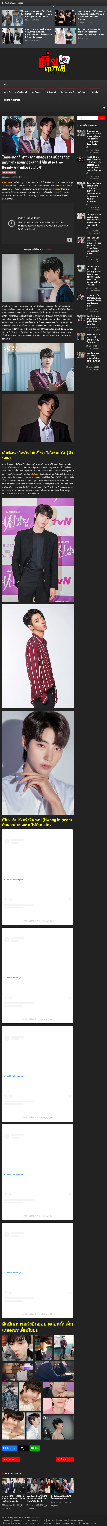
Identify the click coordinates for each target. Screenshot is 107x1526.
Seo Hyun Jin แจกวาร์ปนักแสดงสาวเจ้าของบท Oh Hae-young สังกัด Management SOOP (94, 246)
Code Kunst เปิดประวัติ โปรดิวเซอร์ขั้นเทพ (61, 1497)
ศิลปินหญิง (41, 1520)
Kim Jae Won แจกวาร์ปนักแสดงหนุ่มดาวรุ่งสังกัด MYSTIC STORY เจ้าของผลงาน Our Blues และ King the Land (93, 275)
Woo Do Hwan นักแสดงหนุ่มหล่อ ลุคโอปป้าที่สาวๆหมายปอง (94, 320)
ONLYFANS (85, 1523)
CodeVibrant (35, 1517)
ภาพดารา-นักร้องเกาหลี (31, 1523)
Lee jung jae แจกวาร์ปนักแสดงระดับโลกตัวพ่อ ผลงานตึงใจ (93, 358)
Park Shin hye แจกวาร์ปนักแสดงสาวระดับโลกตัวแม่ (93, 338)
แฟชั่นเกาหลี (47, 1523)
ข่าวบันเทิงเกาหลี (21, 92)
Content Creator (12, 100)
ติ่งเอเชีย (95, 92)
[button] (17, 1348)
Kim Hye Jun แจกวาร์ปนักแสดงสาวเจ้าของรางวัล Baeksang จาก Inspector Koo (91, 32)
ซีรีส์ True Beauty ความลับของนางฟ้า (66, 1459)
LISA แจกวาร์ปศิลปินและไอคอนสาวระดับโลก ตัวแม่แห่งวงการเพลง (94, 300)
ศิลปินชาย (51, 1520)
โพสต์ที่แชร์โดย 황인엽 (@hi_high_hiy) (37, 921)
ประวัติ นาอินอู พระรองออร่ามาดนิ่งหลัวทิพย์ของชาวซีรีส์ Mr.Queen (12, 1459)
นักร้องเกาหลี (51, 92)
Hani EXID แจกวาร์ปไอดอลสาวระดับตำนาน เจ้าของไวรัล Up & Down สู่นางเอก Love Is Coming (91, 15)
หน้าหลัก (7, 92)
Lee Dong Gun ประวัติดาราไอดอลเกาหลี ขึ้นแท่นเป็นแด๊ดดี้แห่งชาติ (37, 1498)
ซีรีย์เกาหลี (16, 1523)
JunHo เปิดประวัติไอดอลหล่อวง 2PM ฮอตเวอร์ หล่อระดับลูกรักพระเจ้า (13, 1498)
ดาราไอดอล (36, 92)
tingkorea (24, 177)
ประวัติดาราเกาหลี (67, 92)
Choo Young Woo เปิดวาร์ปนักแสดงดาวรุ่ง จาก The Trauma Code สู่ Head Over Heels (38, 14)
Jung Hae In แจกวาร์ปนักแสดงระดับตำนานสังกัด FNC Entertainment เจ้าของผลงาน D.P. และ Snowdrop (38, 33)
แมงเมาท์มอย (47, 249)
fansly (94, 1523)
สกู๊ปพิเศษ (81, 92)
